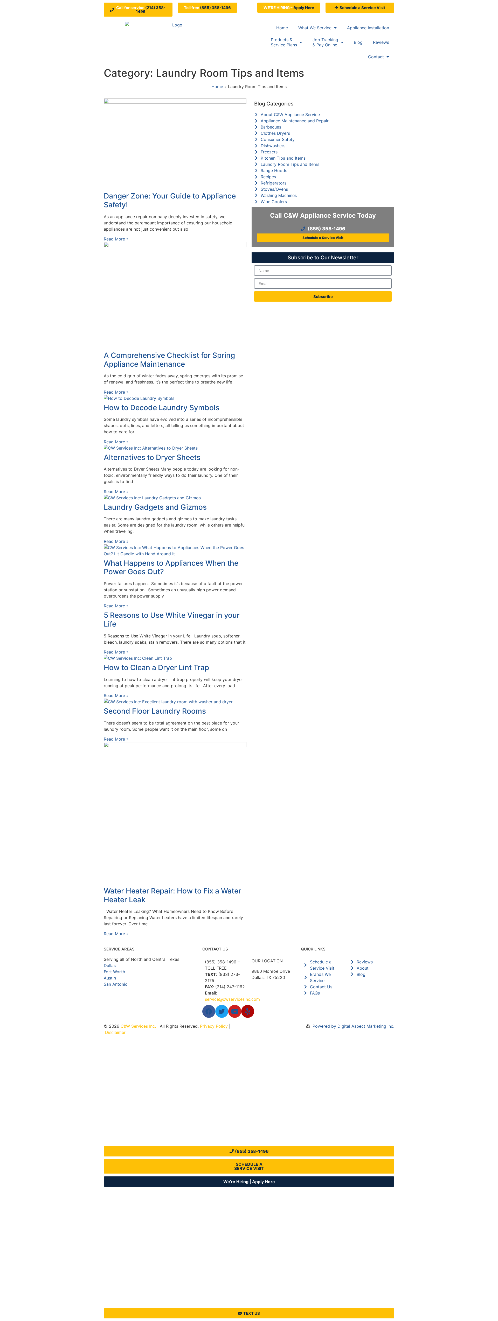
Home (282, 27)
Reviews (381, 42)
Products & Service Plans (284, 42)
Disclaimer (115, 1032)
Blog (358, 42)
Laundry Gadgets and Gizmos (155, 507)
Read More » (116, 239)
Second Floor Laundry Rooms (155, 711)
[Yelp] (247, 1011)
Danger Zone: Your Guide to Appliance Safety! (170, 200)
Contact (376, 56)
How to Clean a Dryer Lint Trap (156, 667)
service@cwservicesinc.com (232, 999)
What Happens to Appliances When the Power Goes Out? (171, 567)
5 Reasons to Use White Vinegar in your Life (172, 619)
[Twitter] (221, 1011)
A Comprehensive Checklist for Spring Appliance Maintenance (169, 359)
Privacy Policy (214, 1026)
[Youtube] (234, 1011)
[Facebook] (208, 1011)
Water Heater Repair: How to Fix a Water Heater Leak (172, 895)
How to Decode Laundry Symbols (161, 407)
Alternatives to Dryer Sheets (152, 457)
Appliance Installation (368, 27)
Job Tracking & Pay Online (325, 42)
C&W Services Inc (138, 1026)
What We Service (314, 27)
